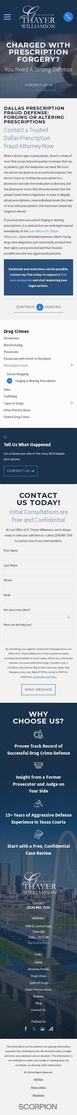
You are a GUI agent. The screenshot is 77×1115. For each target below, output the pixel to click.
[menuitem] (38, 338)
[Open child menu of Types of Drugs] (71, 403)
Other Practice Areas (38, 989)
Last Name (10, 565)
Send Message (38, 689)
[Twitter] (34, 1029)
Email (7, 595)
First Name (11, 550)
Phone (8, 580)
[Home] (37, 17)
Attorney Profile (38, 969)
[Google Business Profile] (42, 1029)
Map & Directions (38, 943)
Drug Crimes (38, 976)
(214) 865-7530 (38, 907)
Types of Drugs (38, 983)
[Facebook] (26, 1029)
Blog (38, 1003)
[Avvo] (51, 1029)
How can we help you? (18, 625)
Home (38, 962)
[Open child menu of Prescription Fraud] (71, 365)
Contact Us (38, 1010)
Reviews (38, 996)
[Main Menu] (7, 17)
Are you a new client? (17, 610)
